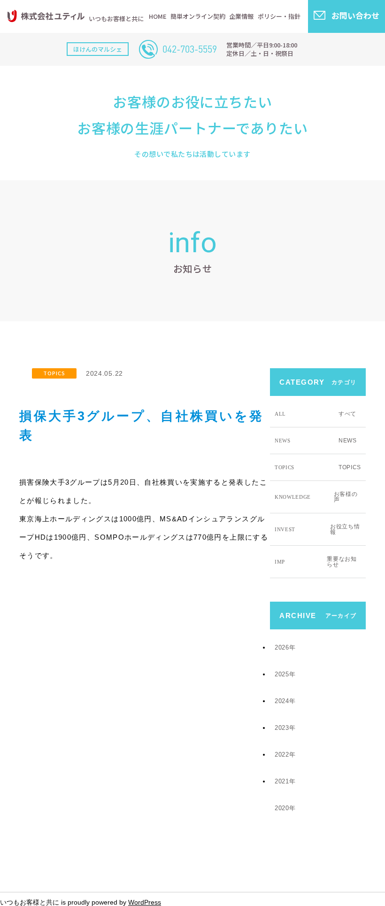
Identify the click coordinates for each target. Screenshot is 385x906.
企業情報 (241, 16)
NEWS (316, 440)
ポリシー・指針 (279, 16)
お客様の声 (316, 497)
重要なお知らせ (316, 562)
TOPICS (54, 373)
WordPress (144, 902)
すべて (315, 413)
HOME (158, 16)
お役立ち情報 (317, 529)
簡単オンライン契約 (197, 16)
